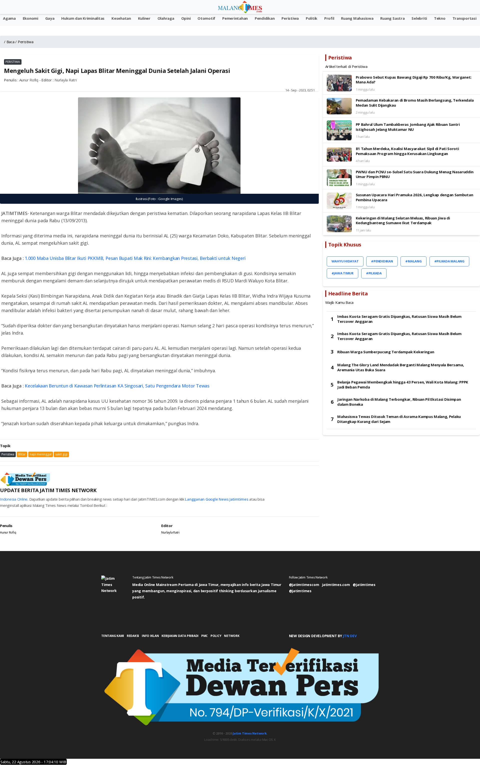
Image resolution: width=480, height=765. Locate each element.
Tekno (440, 18)
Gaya (49, 18)
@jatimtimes (364, 584)
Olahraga (166, 18)
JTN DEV (349, 635)
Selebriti (419, 18)
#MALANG (413, 261)
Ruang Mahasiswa (357, 18)
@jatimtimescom (304, 584)
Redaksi (133, 636)
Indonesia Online (14, 499)
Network (231, 636)
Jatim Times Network (249, 733)
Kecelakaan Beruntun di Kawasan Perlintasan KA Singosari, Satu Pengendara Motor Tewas (117, 386)
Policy (216, 636)
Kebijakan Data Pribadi (180, 636)
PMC (204, 636)
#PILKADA (374, 273)
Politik (311, 18)
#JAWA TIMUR (343, 273)
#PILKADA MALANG (449, 261)
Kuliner (144, 18)
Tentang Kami (112, 636)
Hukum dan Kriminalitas (82, 18)
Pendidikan (265, 18)
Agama (9, 18)
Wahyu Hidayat (345, 261)
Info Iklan (150, 636)
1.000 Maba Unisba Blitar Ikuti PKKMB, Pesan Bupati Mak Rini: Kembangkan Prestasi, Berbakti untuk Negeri (135, 258)
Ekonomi (30, 18)
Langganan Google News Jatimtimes (216, 499)
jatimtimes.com (336, 584)
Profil (329, 18)
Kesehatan (121, 18)
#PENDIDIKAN (382, 261)
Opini (186, 18)
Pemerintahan (235, 18)
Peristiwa (290, 18)
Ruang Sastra (392, 18)
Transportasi (464, 18)
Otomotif (206, 18)
